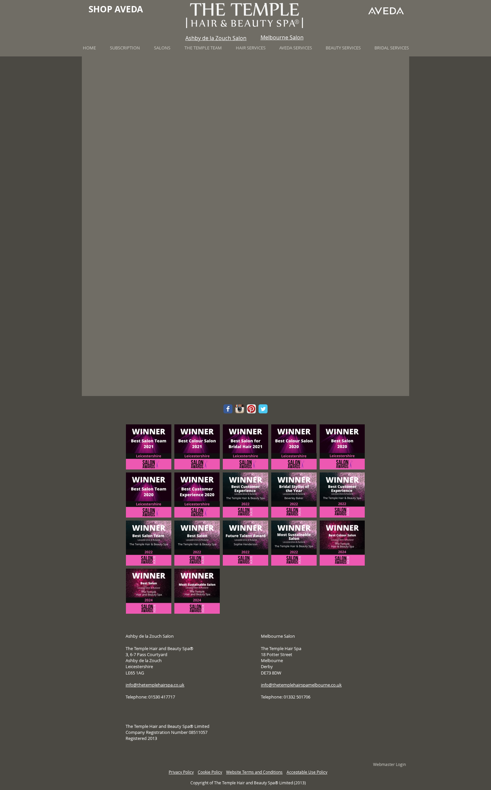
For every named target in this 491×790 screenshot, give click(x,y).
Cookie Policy (210, 772)
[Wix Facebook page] (227, 408)
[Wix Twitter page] (263, 408)
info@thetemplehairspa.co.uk (155, 685)
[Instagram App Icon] (239, 408)
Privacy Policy (181, 772)
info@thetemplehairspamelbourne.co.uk (301, 685)
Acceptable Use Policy (307, 772)
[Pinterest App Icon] (251, 408)
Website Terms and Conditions (254, 772)
